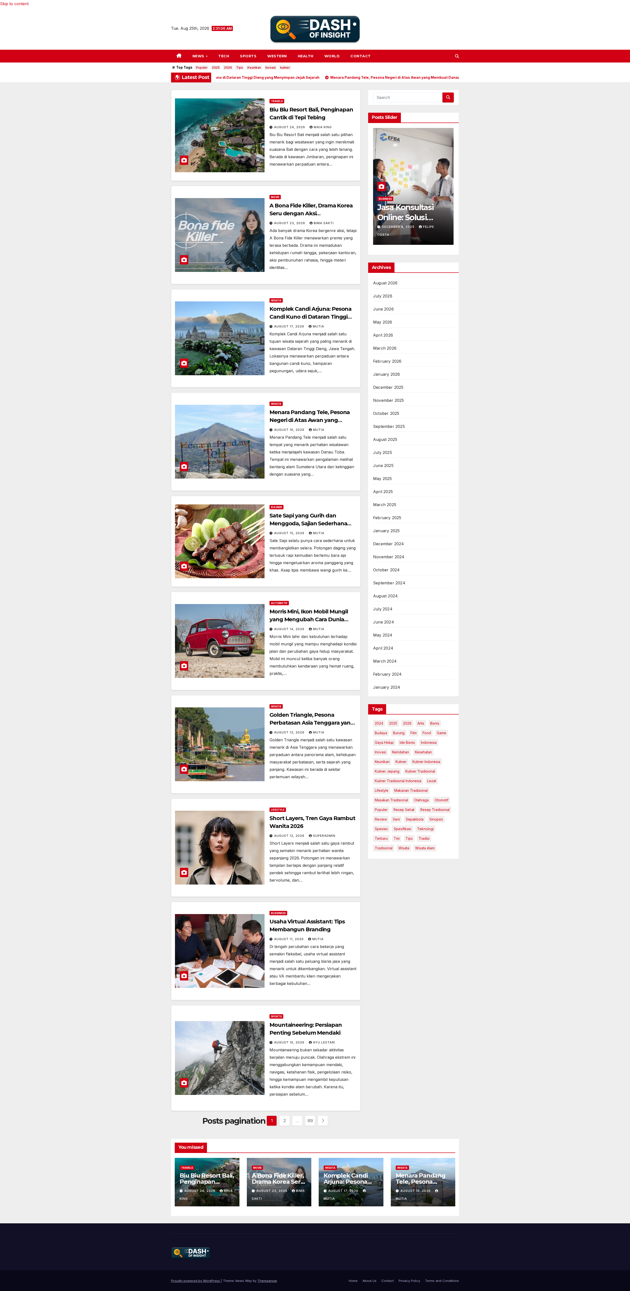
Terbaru (381, 838)
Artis (420, 723)
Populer (201, 67)
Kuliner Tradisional (420, 771)
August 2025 (385, 439)
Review (381, 819)
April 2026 (383, 335)
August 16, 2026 (289, 430)
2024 (379, 723)
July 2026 (382, 296)
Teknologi (425, 829)
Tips (239, 67)
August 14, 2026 (289, 629)
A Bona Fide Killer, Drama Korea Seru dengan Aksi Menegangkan (311, 213)
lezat (431, 781)
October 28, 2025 (399, 234)
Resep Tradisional (435, 810)
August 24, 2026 (290, 127)
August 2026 (385, 282)
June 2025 (383, 465)
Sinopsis (436, 819)
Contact (360, 56)
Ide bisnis (407, 742)
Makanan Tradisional (411, 790)
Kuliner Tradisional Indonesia (398, 781)
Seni (396, 819)
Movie (275, 197)
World (332, 56)
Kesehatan (423, 752)
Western (277, 56)
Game (441, 733)
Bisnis (434, 723)
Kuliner (276, 507)
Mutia (318, 326)
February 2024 (387, 674)
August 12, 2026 (289, 836)
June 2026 (383, 309)
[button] (457, 56)
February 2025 (387, 517)
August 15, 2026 (289, 533)
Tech (223, 56)
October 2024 (386, 569)
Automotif (279, 603)
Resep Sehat (404, 810)
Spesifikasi (402, 829)
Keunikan (254, 67)
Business (385, 206)
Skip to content (14, 3)
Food (427, 733)
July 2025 (382, 452)
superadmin (324, 836)
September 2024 (389, 582)
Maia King (323, 127)
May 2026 (382, 322)
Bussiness (278, 913)
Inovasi (270, 67)
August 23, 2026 (290, 223)
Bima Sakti (324, 223)
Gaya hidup (384, 742)
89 (310, 1120)
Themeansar (267, 1281)
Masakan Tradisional (391, 800)
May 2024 (383, 635)
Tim (397, 838)
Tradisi (424, 838)
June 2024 (383, 622)
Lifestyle (277, 809)
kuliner (285, 67)
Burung (399, 733)
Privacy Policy (409, 1281)
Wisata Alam (425, 848)
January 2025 (386, 530)
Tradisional (384, 848)
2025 (216, 67)
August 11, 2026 (289, 939)
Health (306, 56)
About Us (369, 1281)
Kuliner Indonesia (426, 762)
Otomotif (441, 800)
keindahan (400, 752)
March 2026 (384, 348)
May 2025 (382, 478)
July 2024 (383, 609)
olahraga (421, 800)
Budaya (381, 733)
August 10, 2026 (289, 1042)
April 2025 (383, 491)
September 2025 (389, 426)
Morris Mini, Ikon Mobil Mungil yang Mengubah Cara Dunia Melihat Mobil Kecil (308, 619)
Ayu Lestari (324, 1042)
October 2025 (386, 413)
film (413, 733)
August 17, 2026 (289, 326)
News (198, 56)
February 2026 (387, 361)
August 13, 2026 (289, 732)
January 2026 (386, 374)
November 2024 (389, 556)
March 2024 (385, 661)
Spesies (381, 829)
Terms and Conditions (442, 1281)
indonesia (429, 742)
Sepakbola (415, 819)
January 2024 (386, 687)
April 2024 (383, 648)
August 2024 (385, 595)
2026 (228, 67)
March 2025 (384, 504)
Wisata (276, 300)
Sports (248, 56)
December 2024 (388, 543)
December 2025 (388, 387)
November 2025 (388, 400)
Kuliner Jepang (387, 771)
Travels (277, 101)
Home (353, 1281)
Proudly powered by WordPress (196, 1281)
